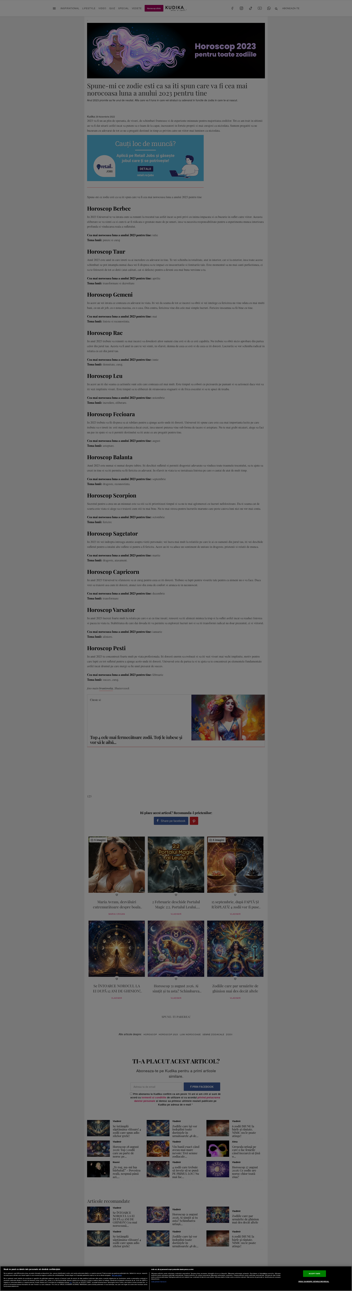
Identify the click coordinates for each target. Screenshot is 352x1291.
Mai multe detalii (117, 1275)
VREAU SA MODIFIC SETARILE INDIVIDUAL (313, 1281)
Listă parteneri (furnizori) (158, 1282)
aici (71, 1282)
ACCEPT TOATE (314, 1274)
